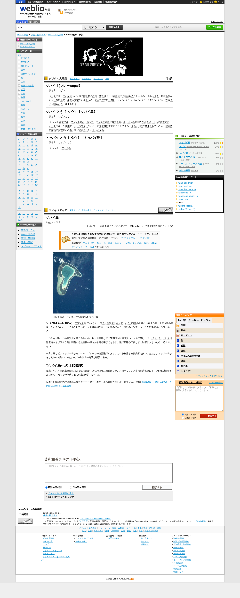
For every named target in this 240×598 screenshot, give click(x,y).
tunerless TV (185, 192)
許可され (83, 130)
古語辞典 (98, 2)
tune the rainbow (187, 189)
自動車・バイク (28, 74)
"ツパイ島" (88, 243)
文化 (23, 93)
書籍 (110, 243)
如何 (183, 350)
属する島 (116, 122)
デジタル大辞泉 (55, 34)
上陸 (140, 126)
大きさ (155, 96)
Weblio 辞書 (208, 2)
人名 (23, 121)
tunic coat (183, 199)
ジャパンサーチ (80, 247)
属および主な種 (187, 157)
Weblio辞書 (201, 521)
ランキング (98, 78)
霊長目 (102, 96)
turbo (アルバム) (186, 209)
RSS (132, 579)
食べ (88, 100)
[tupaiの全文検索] (34, 21)
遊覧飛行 (103, 126)
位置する (164, 122)
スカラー (119, 243)
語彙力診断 (27, 242)
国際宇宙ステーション (64, 316)
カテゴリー (110, 210)
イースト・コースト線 (190, 163)
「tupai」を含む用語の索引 (61, 493)
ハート (52, 126)
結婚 (53, 130)
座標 (138, 382)
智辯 (183, 325)
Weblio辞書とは (50, 538)
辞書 (21, 2)
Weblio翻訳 (178, 547)
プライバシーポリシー (52, 551)
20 (167, 100)
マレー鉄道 (184, 170)
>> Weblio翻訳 (216, 382)
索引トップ (75, 78)
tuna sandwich (185, 182)
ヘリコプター (81, 126)
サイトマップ (49, 553)
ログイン (194, 1)
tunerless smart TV (188, 196)
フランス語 (80, 323)
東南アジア (100, 100)
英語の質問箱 (28, 238)
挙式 (60, 130)
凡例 (107, 78)
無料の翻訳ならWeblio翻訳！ (70, 11)
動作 (168, 96)
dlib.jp (154, 243)
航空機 (83, 342)
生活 (23, 97)
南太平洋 (63, 122)
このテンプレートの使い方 (135, 238)
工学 (23, 81)
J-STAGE (137, 243)
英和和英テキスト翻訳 (62, 459)
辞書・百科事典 (38, 34)
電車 (23, 70)
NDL (146, 243)
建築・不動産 (27, 85)
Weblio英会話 (28, 234)
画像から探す (81, 541)
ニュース (101, 243)
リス (53, 96)
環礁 (67, 126)
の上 (72, 130)
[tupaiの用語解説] (22, 21)
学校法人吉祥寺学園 (190, 355)
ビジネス (25, 58)
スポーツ (25, 109)
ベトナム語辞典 (180, 566)
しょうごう (186, 371)
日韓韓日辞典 (85, 2)
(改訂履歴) (83, 521)
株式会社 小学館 (50, 515)
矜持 (183, 330)
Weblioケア (178, 572)
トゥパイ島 (98, 130)
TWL (92, 247)
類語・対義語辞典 (35, 2)
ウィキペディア (58, 210)
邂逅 (183, 361)
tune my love (185, 186)
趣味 (23, 105)
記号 (20, 220)
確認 (183, 345)
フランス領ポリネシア (82, 122)
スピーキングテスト (31, 246)
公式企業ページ (147, 538)
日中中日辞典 (70, 2)
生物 (23, 113)
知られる (58, 104)
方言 (23, 125)
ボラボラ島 (129, 122)
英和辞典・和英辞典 (182, 544)
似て (62, 100)
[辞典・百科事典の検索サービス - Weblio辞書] (35, 10)
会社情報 (145, 541)
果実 (76, 100)
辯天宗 (184, 366)
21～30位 (206, 320)
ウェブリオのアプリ (84, 538)
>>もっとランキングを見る (209, 376)
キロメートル (151, 122)
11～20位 (194, 320)
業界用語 (25, 62)
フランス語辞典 (180, 557)
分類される (128, 96)
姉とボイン (186, 335)
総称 (94, 96)
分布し (111, 100)
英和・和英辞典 (53, 2)
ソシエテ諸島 (103, 122)
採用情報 (145, 544)
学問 (23, 89)
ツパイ (182, 146)
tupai (49, 222)
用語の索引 (86, 78)
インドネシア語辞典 (182, 560)
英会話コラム (28, 230)
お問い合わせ (114, 538)
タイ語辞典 (178, 563)
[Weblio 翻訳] (60, 11)
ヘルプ (221, 2)
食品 (23, 117)
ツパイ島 (66, 148)
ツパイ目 (67, 96)
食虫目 (116, 96)
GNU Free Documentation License (95, 519)
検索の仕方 (48, 541)
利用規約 (47, 547)
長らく (134, 126)
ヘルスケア (26, 101)
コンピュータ (27, 66)
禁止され (149, 126)
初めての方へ (217, 21)
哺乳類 (86, 96)
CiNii (128, 243)
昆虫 (69, 100)
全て (20, 55)
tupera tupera (185, 205)
